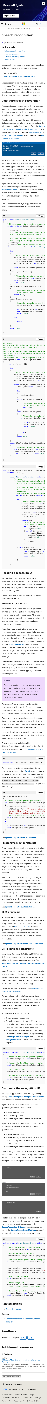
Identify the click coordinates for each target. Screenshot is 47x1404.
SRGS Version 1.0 (21, 926)
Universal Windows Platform (18, 29)
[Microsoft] (23, 23)
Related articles (9, 60)
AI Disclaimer (6, 1395)
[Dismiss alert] (43, 3)
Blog (31, 1395)
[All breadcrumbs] (4, 29)
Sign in (42, 24)
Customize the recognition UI (14, 57)
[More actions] (43, 29)
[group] (23, 276)
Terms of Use (6, 1401)
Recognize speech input (12, 54)
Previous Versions (20, 1395)
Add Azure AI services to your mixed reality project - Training (21, 1361)
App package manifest (14, 135)
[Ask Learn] (39, 29)
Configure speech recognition (14, 51)
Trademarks (18, 1401)
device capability (35, 132)
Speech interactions (14, 1309)
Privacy (14, 1398)
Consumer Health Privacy (31, 1398)
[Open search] (37, 24)
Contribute (6, 1398)
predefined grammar (10, 189)
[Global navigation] (2, 24)
